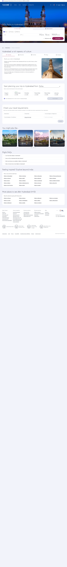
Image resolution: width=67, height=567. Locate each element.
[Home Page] (2, 47)
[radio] (8, 93)
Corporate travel (26, 212)
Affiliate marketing (37, 212)
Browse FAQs (47, 213)
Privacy (12, 233)
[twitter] (58, 216)
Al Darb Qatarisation (5, 217)
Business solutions (27, 210)
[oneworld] (11, 5)
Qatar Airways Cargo (16, 217)
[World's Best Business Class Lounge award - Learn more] (29, 226)
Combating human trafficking (25, 233)
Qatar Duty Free (15, 216)
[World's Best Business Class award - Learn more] (16, 226)
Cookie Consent (38, 233)
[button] (34, 155)
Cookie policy (4, 233)
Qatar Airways (5, 210)
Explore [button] (15, 4)
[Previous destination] (2, 139)
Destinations (7, 47)
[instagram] (64, 216)
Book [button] (20, 4)
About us (3, 212)
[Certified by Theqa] (60, 211)
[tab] (8, 54)
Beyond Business (26, 213)
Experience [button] (25, 4)
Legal (9, 233)
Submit (60, 121)
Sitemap (32, 233)
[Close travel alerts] (64, 1)
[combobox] (49, 86)
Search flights (55, 98)
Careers (3, 213)
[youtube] (62, 216)
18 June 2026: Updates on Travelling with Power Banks (14, 0)
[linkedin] (60, 216)
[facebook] (56, 216)
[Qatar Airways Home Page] (5, 5)
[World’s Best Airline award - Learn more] (4, 226)
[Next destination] (64, 139)
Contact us (47, 212)
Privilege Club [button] (31, 4)
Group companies (16, 210)
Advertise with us (26, 216)
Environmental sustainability (7, 220)
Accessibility (17, 233)
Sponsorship (4, 216)
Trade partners (36, 216)
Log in (59, 4)
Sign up (63, 4)
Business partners (37, 210)
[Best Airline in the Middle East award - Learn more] (41, 226)
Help (46, 210)
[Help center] (51, 5)
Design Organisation (16, 220)
